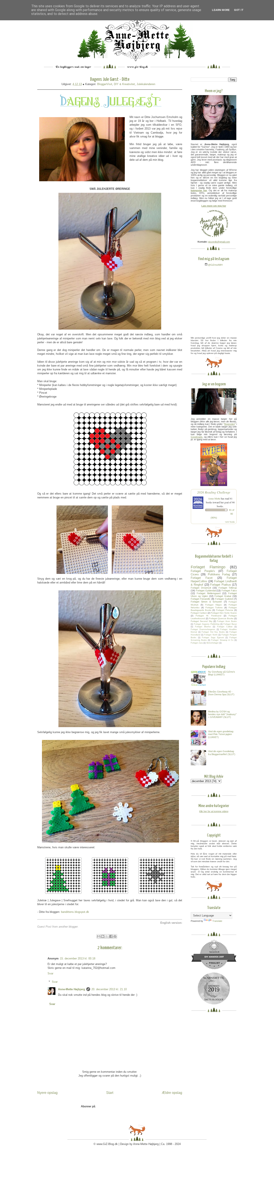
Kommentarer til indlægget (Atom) (118, 1106)
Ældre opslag (172, 1093)
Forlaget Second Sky (201, 621)
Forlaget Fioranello (200, 599)
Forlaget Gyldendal (206, 590)
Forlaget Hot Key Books (213, 632)
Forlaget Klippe (213, 605)
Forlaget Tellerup (228, 587)
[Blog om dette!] (103, 936)
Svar (50, 973)
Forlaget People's (203, 571)
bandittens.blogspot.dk (75, 911)
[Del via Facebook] (111, 936)
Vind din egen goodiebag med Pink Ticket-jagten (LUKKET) (220, 734)
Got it (239, 10)
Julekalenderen (146, 84)
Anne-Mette (214, 498)
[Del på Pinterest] (115, 936)
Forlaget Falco (229, 590)
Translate (217, 921)
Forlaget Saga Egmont (213, 637)
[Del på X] (107, 936)
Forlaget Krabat (222, 596)
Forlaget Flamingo (208, 567)
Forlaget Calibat (224, 627)
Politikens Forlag (219, 574)
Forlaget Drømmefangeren (203, 629)
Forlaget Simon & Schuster (206, 601)
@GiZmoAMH (215, 265)
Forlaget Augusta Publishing (206, 624)
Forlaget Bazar (230, 624)
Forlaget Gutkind (224, 599)
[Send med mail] (99, 936)
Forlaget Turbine (214, 607)
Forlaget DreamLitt (201, 587)
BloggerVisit (104, 84)
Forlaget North (210, 635)
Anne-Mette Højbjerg (71, 989)
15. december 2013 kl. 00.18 (77, 958)
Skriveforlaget (212, 643)
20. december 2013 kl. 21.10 (109, 989)
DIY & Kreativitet (124, 84)
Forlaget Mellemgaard (208, 593)
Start (109, 1093)
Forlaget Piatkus (220, 584)
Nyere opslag (47, 1093)
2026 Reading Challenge (213, 492)
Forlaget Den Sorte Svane (224, 613)
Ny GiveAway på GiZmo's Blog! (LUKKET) (221, 673)
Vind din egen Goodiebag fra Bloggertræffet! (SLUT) (221, 752)
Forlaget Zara (197, 643)
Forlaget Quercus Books (221, 618)
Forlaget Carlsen (199, 613)
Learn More (221, 10)
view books (230, 521)
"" (229, 424)
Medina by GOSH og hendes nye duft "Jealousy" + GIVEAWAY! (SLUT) (222, 714)
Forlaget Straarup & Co (222, 640)
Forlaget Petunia (224, 610)
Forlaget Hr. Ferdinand (208, 615)
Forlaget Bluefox (203, 627)
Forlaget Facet (202, 577)
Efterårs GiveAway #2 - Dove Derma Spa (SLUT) (221, 693)
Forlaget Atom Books (227, 621)
